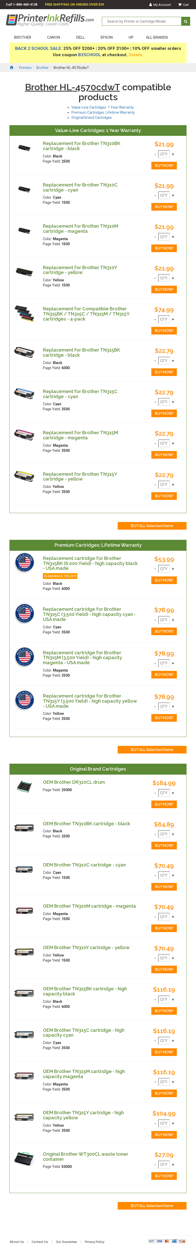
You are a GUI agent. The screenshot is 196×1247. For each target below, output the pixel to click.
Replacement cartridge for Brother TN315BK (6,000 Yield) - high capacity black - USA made (90, 563)
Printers (25, 68)
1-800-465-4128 (25, 4)
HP (131, 37)
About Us (17, 1242)
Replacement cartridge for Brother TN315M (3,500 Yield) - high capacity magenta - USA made (82, 657)
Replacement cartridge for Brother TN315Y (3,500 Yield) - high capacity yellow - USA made (90, 701)
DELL (80, 37)
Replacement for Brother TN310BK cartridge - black (81, 146)
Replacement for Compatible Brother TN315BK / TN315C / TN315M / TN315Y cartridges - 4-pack (86, 314)
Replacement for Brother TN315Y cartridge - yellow (80, 476)
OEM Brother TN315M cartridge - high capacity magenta (84, 1074)
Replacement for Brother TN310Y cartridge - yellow (80, 270)
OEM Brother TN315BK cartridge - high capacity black (85, 991)
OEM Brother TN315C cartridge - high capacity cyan (83, 1032)
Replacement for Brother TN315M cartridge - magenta (80, 435)
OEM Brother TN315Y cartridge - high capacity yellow (83, 1115)
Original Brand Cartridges (91, 117)
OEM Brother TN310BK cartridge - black (86, 823)
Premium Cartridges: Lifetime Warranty (103, 112)
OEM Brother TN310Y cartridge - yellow (86, 947)
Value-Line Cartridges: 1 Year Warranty (102, 107)
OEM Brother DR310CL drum (74, 782)
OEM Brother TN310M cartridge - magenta (89, 906)
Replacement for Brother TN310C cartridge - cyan (80, 187)
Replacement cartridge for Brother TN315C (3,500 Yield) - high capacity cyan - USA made (89, 614)
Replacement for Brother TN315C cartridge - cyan (80, 394)
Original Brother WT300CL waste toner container (85, 1156)
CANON (53, 37)
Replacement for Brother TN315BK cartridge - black (81, 352)
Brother (42, 68)
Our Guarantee (66, 1242)
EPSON (107, 37)
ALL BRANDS (157, 37)
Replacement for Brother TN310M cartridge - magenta (80, 228)
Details (135, 54)
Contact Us (40, 1242)
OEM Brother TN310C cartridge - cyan (84, 864)
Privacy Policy (94, 1242)
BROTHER (22, 37)
